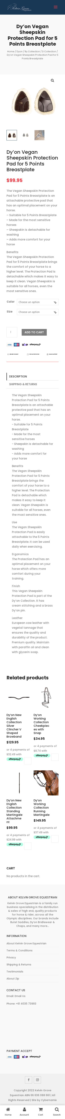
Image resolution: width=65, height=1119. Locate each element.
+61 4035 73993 (26, 1003)
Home (10, 51)
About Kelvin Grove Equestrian (26, 943)
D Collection (49, 51)
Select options (27, 760)
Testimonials (14, 971)
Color (11, 302)
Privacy (11, 957)
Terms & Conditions (19, 950)
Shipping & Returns (23, 384)
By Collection (32, 51)
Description (18, 376)
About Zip (12, 978)
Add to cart (34, 332)
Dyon (20, 51)
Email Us (20, 996)
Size (9, 311)
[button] (52, 80)
